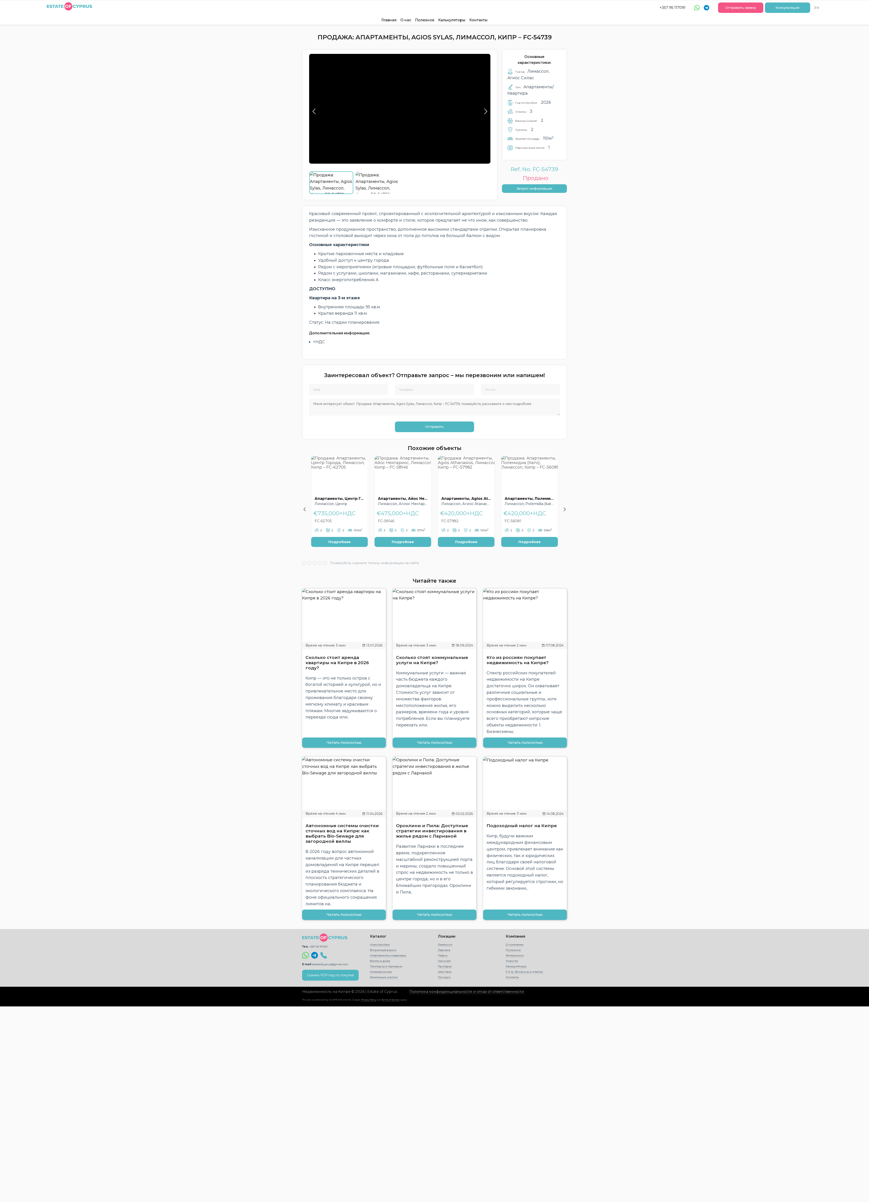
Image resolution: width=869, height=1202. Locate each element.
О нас (405, 20)
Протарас (445, 966)
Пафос (443, 955)
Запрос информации (534, 189)
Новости (512, 961)
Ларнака (444, 950)
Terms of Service (391, 999)
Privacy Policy (368, 999)
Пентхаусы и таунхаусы (386, 966)
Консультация (787, 8)
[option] (339, 505)
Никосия (444, 961)
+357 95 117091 (672, 7)
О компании (514, 944)
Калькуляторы (452, 20)
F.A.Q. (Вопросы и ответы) (524, 971)
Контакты (478, 20)
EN (816, 8)
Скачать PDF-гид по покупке (330, 975)
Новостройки (380, 944)
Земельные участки (384, 977)
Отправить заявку (740, 8)
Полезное (424, 20)
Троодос (444, 977)
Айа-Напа (444, 971)
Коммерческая (381, 971)
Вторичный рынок (383, 950)
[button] (304, 505)
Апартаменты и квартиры (388, 955)
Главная (388, 20)
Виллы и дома (380, 961)
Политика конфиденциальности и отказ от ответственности (466, 991)
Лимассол (445, 944)
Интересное (515, 955)
